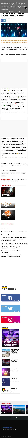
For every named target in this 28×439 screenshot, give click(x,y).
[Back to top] (25, 436)
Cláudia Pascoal (17, 112)
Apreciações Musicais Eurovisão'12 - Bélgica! (14, 390)
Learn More (12, 11)
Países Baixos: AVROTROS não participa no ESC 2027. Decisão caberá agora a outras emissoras (10, 342)
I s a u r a (16, 157)
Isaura (18, 173)
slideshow (4, 175)
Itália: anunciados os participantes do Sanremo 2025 (15, 370)
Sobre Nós (15, 418)
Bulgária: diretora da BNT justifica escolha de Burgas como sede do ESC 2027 (15, 351)
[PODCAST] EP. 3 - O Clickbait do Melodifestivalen (15, 380)
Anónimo (12, 18)
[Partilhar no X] (4, 20)
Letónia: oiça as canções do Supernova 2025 (14, 360)
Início (10, 418)
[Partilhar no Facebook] (2, 20)
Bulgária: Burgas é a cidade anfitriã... (18, 411)
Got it (18, 11)
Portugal (23, 173)
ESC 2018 (12, 173)
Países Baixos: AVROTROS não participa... (5, 411)
